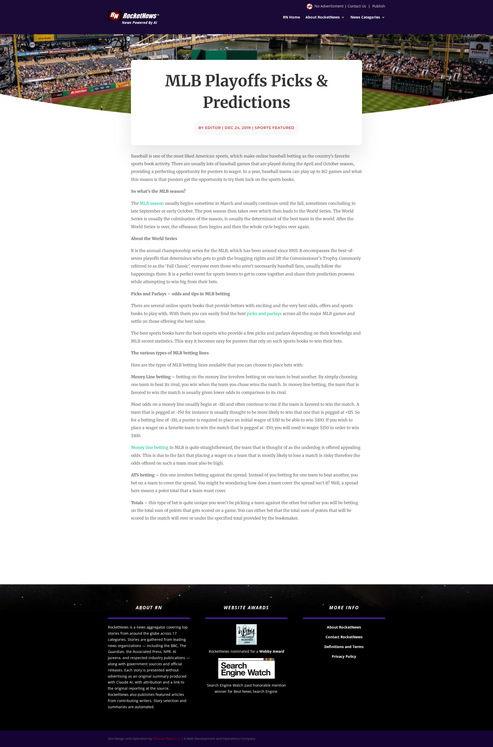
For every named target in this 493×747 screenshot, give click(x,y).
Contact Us (357, 6)
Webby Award (271, 651)
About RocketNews (323, 17)
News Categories (365, 17)
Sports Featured (275, 127)
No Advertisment (329, 6)
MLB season (152, 203)
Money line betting (149, 447)
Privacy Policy (344, 656)
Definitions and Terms (344, 646)
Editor (213, 127)
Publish (378, 6)
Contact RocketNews (344, 636)
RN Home (291, 17)
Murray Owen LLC (167, 738)
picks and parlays (264, 313)
